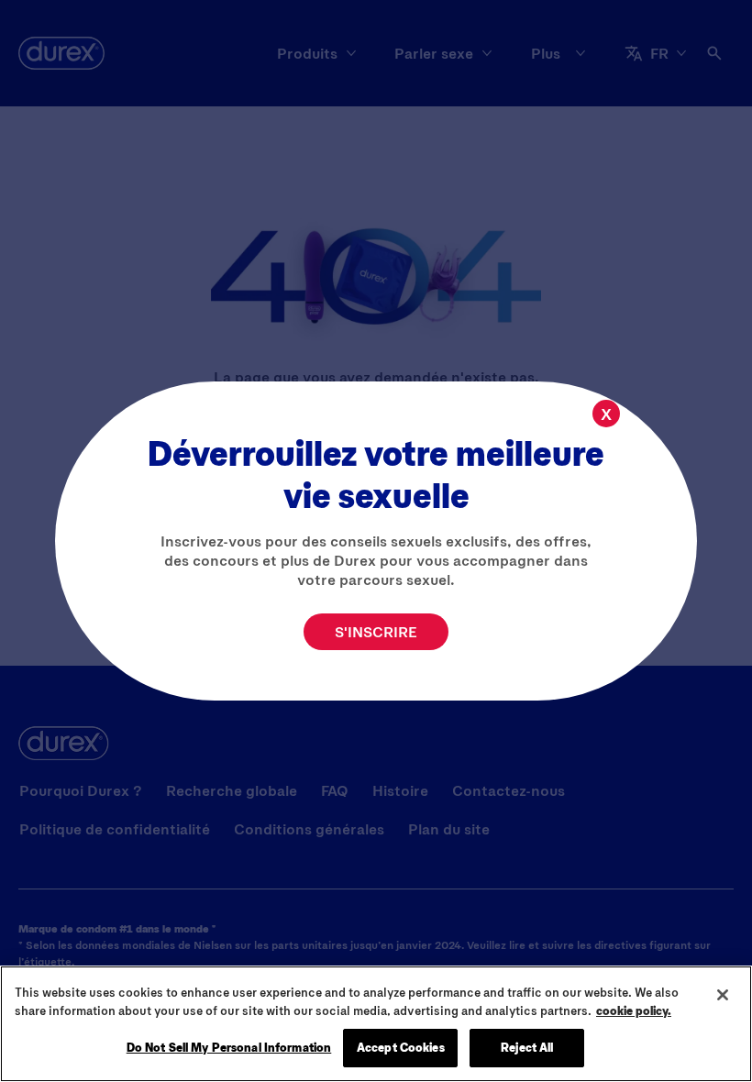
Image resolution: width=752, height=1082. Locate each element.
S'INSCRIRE (376, 631)
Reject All (527, 1047)
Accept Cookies (401, 1047)
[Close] (722, 995)
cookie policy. (633, 1010)
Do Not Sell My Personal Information (229, 1047)
